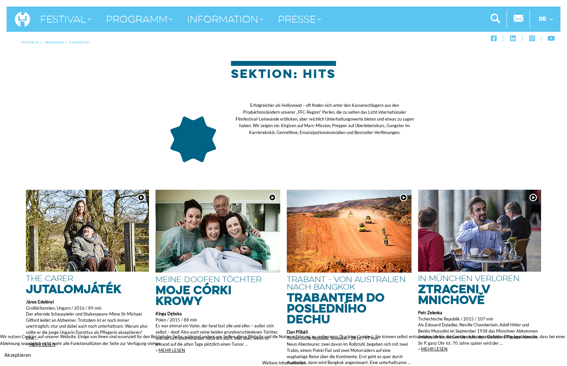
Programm (54, 42)
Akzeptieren (17, 355)
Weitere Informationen (283, 362)
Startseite (30, 42)
